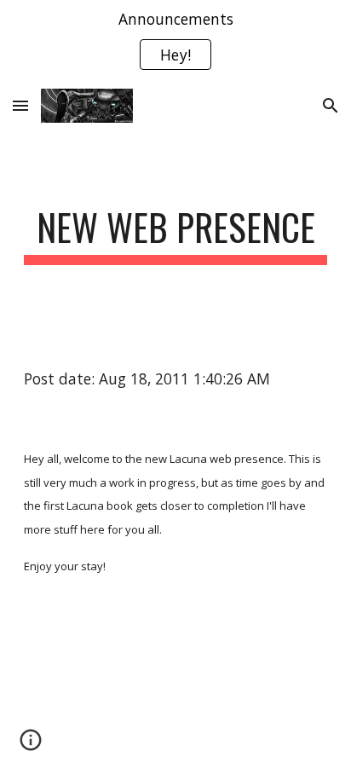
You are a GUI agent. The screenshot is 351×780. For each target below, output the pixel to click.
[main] (175, 235)
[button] (20, 105)
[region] (175, 41)
